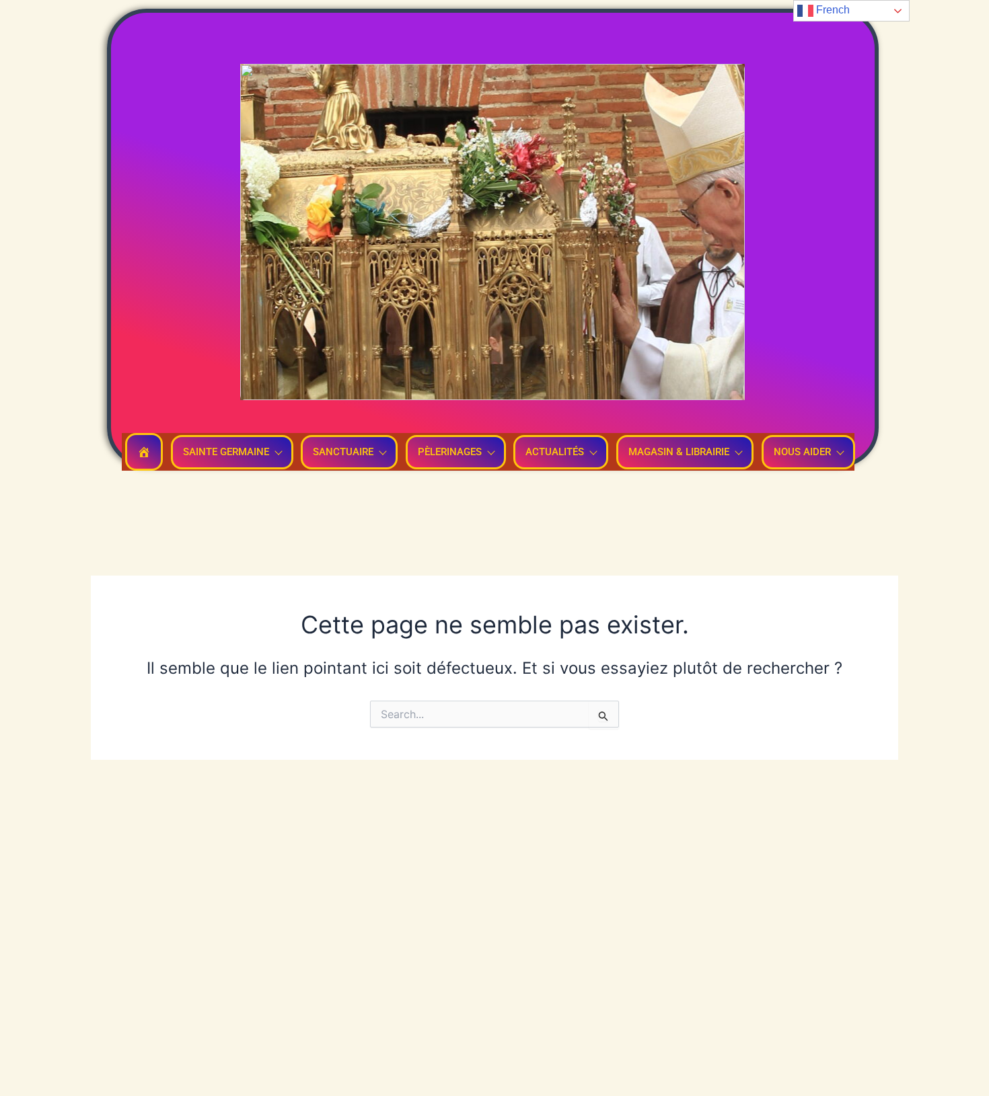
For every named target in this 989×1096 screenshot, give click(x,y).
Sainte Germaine (226, 452)
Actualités (554, 452)
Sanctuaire (343, 452)
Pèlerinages (450, 452)
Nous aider (802, 452)
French (831, 9)
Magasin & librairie (678, 452)
